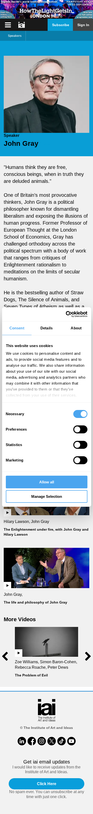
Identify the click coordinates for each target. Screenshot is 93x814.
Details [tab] (46, 328)
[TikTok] (61, 741)
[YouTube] (71, 741)
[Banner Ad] (46, 9)
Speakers (15, 36)
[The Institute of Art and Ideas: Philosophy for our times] (8, 24)
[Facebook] (32, 741)
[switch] (80, 429)
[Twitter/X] (51, 741)
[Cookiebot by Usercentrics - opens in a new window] (66, 314)
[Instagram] (41, 741)
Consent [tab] (16, 328)
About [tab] (76, 328)
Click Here (46, 784)
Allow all (46, 482)
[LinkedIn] (22, 741)
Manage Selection (46, 496)
